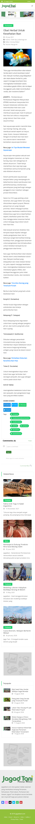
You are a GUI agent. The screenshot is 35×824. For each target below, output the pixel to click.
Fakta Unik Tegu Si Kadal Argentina (13, 505)
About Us (16, 817)
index (29, 1)
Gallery (28, 817)
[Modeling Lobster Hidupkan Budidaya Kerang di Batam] (17, 572)
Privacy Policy (14, 819)
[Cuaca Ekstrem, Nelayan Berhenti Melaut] (17, 615)
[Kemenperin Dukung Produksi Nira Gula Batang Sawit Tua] (17, 528)
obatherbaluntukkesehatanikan (21, 418)
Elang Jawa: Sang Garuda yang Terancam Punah (20, 700)
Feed (21, 819)
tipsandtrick (16, 430)
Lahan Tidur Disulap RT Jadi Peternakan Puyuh (21, 709)
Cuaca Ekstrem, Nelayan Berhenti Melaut (17, 632)
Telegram (8, 410)
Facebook (7, 405)
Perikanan (8, 26)
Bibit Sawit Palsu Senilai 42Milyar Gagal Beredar (20, 690)
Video (22, 817)
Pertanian (8, 500)
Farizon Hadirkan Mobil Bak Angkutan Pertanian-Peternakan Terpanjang (21, 730)
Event (10, 817)
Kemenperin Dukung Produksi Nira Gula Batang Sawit (15, 545)
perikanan (25, 426)
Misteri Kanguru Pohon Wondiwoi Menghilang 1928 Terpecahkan (21, 719)
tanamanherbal (17, 433)
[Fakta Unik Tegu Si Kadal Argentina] (17, 488)
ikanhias (15, 426)
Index (5, 817)
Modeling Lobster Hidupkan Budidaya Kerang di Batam (14, 588)
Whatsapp (23, 405)
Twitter (15, 405)
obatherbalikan (17, 422)
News (6, 541)
